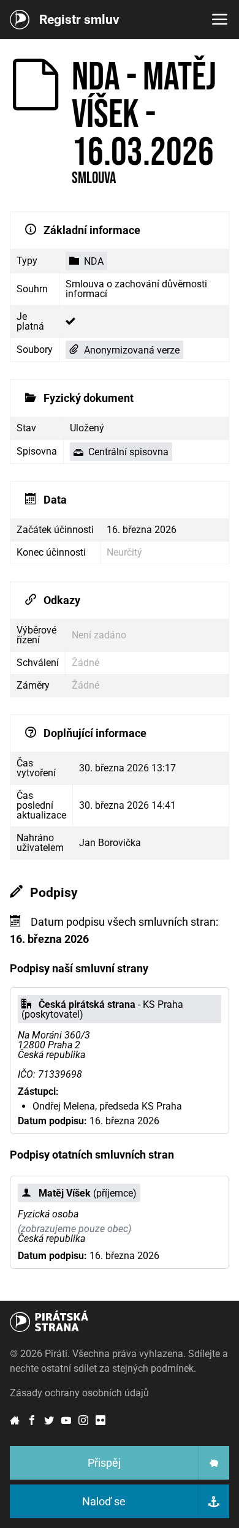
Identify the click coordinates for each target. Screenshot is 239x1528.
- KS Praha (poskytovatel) (102, 1009)
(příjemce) (88, 1193)
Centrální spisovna (128, 452)
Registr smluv (79, 19)
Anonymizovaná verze (132, 350)
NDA (94, 261)
